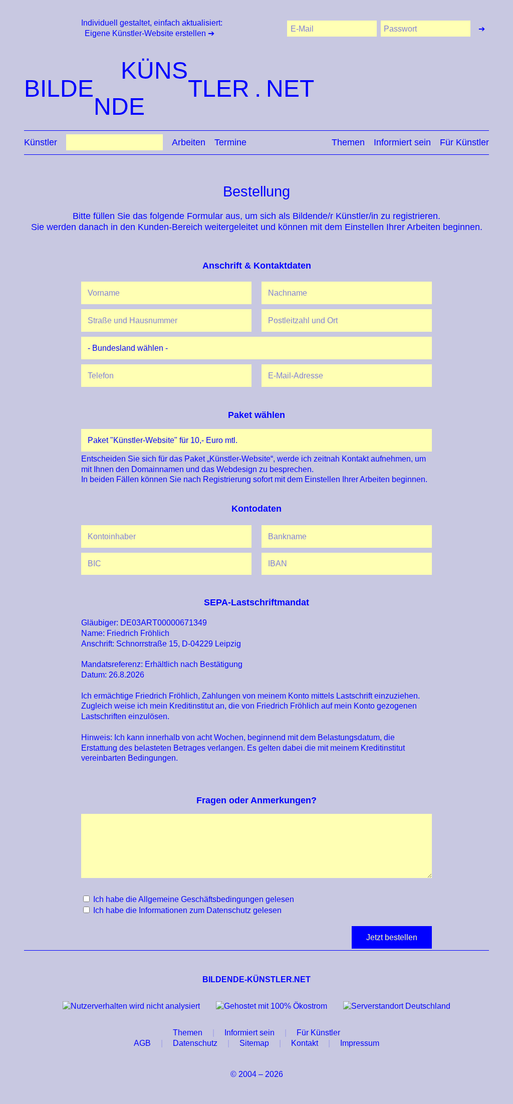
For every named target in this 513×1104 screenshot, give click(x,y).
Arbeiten (188, 142)
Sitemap (254, 1043)
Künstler (40, 142)
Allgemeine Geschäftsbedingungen (201, 899)
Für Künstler (464, 142)
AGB (142, 1043)
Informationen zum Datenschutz (195, 910)
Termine (230, 142)
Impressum (359, 1043)
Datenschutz (195, 1043)
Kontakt (304, 1043)
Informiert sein (402, 142)
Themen (348, 142)
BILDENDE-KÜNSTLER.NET (256, 979)
